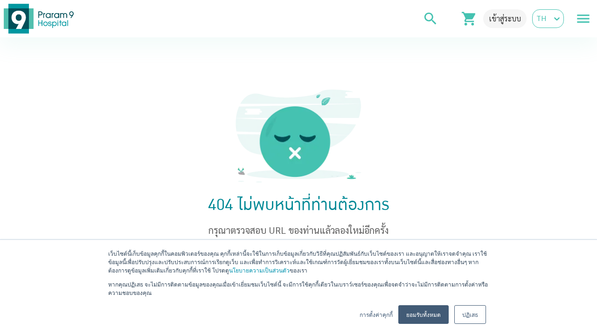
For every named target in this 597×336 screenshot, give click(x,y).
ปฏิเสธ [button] (470, 314)
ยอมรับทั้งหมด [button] (423, 314)
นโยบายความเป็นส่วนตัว (259, 270)
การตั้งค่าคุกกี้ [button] (376, 314)
